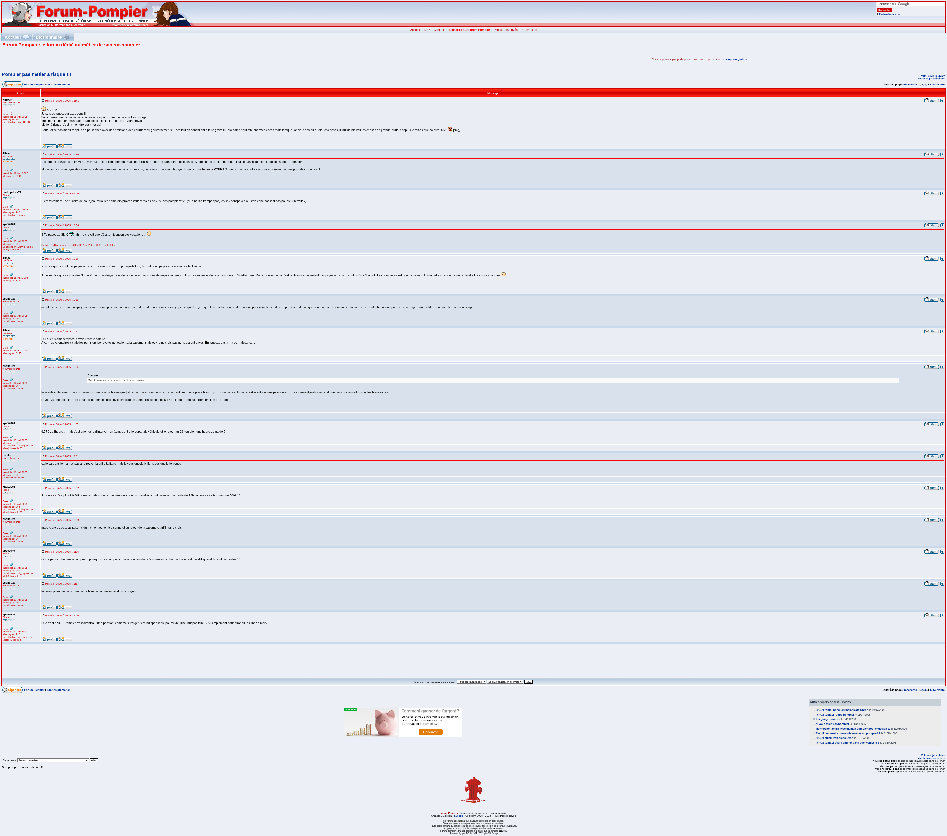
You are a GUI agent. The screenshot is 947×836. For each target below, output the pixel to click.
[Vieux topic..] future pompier (835, 714)
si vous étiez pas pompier (832, 723)
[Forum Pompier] (98, 25)
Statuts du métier (58, 84)
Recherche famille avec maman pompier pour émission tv (853, 728)
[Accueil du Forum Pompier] (16, 37)
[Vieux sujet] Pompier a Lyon (834, 737)
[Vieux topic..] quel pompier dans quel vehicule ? (847, 742)
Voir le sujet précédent (931, 78)
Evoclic (458, 815)
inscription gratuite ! (736, 59)
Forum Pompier (34, 84)
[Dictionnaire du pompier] (52, 37)
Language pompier (828, 719)
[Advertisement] (60, 59)
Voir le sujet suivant (933, 75)
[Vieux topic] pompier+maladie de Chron (842, 709)
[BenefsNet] (403, 736)
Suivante (939, 84)
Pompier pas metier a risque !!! (36, 74)
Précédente (909, 84)
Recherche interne (889, 14)
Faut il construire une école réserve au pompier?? (848, 733)
